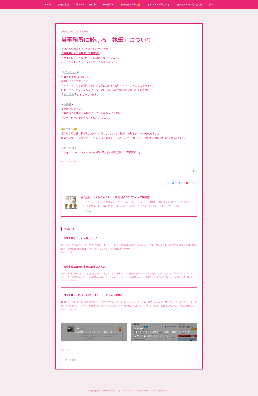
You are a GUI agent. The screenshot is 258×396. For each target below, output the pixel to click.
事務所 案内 (63, 4)
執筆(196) (73, 161)
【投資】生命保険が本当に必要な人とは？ (84, 266)
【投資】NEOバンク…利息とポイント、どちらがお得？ (92, 295)
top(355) (64, 161)
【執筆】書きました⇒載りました (79, 238)
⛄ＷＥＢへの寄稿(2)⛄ (158, 4)
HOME (47, 4)
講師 (211, 4)
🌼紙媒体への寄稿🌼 (130, 4)
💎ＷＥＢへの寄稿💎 (86, 4)
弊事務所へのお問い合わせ (189, 4)
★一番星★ (108, 4)
